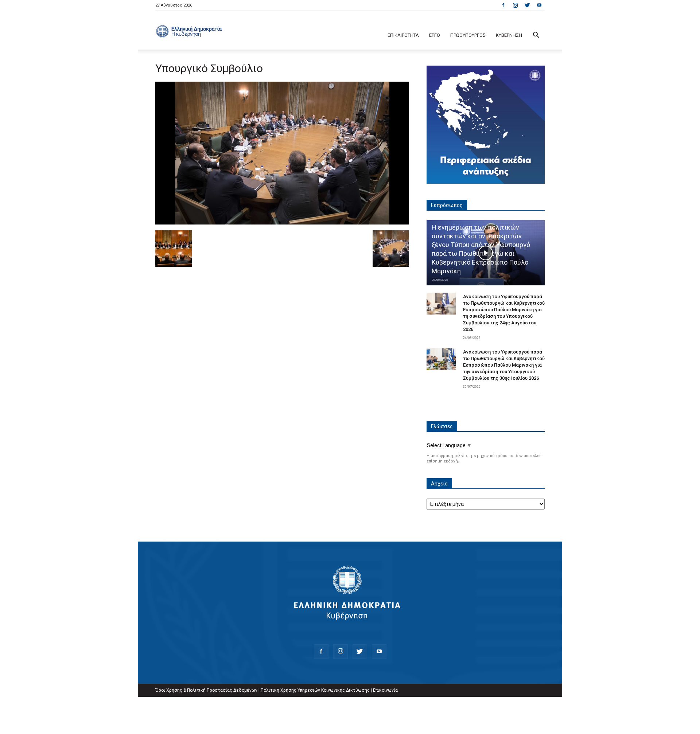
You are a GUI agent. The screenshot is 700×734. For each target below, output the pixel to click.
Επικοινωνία (385, 690)
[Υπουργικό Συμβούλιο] (282, 223)
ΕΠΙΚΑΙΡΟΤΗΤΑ (403, 35)
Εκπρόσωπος (447, 205)
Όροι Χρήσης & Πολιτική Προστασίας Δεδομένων (206, 690)
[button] (536, 35)
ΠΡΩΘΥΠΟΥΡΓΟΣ (468, 35)
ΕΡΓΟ (434, 35)
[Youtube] (539, 5)
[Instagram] (515, 5)
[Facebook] (503, 5)
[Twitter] (527, 5)
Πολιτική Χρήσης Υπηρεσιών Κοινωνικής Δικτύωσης (315, 690)
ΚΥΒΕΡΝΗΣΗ (509, 35)
